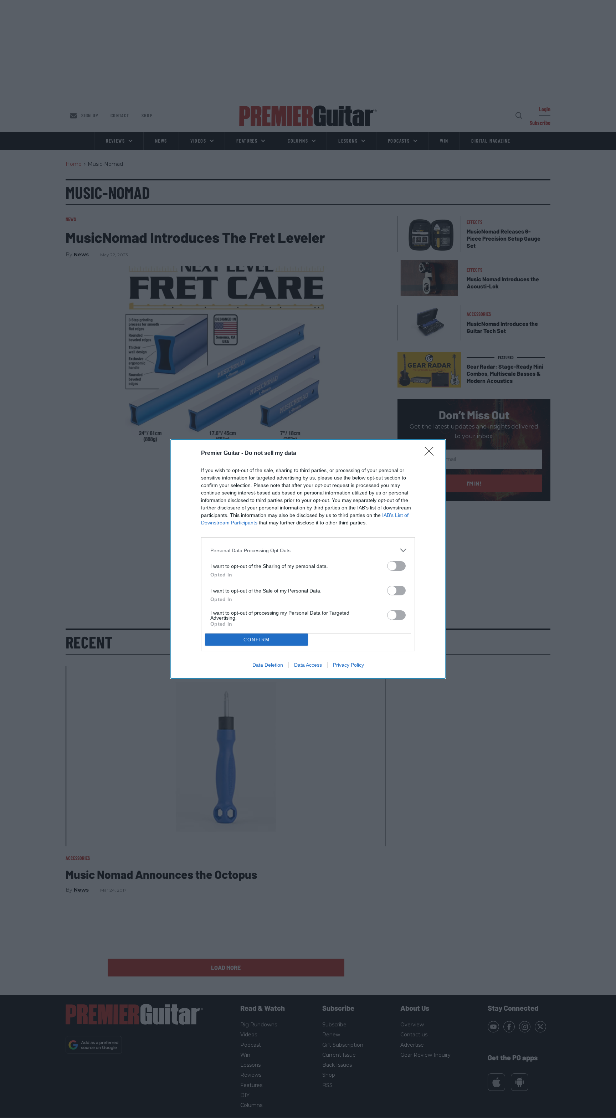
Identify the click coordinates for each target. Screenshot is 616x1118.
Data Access (308, 665)
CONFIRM (256, 639)
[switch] (396, 566)
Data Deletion (267, 665)
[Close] (431, 453)
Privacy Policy (348, 665)
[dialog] (308, 559)
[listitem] (308, 550)
